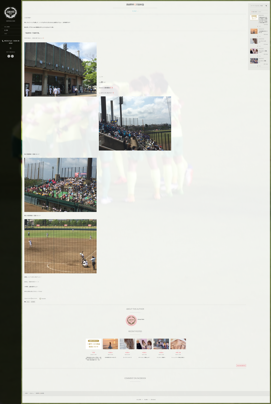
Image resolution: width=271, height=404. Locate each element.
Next (136, 371)
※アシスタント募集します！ (144, 357)
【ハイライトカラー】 (127, 357)
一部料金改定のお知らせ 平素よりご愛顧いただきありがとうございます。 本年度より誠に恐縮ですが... (263, 20)
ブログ (134, 11)
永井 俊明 (33, 301)
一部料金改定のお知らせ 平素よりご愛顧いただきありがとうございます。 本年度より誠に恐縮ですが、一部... (93, 358)
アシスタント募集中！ (161, 357)
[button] (10, 48)
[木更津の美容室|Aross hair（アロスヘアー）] (10, 12)
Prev (28, 371)
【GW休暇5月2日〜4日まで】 (110, 357)
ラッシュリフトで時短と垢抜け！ (178, 357)
